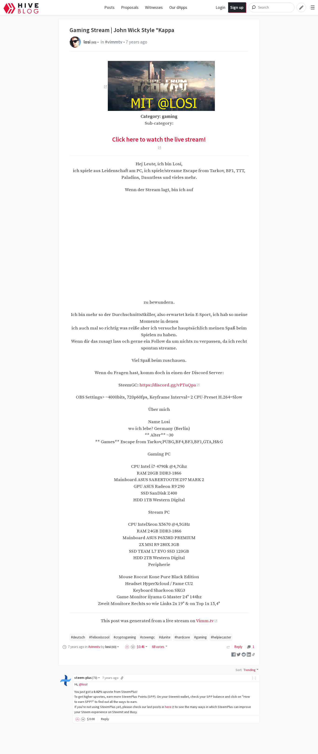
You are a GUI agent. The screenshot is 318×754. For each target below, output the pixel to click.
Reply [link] (238, 646)
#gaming (200, 637)
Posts (109, 7)
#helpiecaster (221, 637)
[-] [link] (254, 678)
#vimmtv (113, 42)
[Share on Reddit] (244, 654)
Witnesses (154, 7)
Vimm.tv (205, 621)
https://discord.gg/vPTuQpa (167, 385)
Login (220, 7)
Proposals (130, 7)
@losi (83, 684)
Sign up (237, 7)
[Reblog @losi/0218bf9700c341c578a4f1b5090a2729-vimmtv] (228, 646)
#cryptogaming (125, 637)
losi (90, 42)
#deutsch (78, 637)
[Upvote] (128, 646)
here (168, 707)
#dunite (164, 637)
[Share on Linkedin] (249, 654)
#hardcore (182, 637)
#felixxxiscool (99, 637)
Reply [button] (105, 719)
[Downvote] (133, 646)
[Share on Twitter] (239, 654)
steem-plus (85, 678)
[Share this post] (253, 654)
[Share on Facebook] (233, 654)
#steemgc (147, 637)
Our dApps (178, 7)
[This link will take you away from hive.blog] (105, 87)
